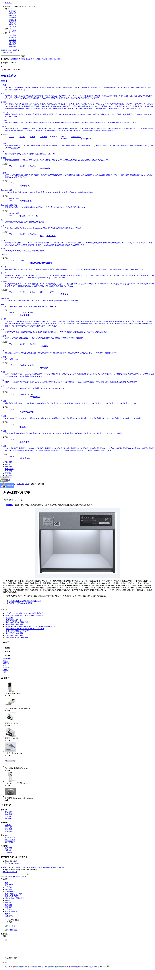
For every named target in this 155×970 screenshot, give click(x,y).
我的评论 (12, 24)
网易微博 (38, 966)
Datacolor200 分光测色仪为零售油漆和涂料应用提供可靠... (95, 131)
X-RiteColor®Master (85, 160)
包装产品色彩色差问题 (14, 633)
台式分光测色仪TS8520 (49, 175)
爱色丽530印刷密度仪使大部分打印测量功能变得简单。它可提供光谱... (31, 326)
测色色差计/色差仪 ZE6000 (15, 123)
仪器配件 (8, 473)
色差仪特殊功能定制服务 (14, 222)
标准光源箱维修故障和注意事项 (18, 631)
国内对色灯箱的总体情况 (15, 635)
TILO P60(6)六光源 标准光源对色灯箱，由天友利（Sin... (44, 243)
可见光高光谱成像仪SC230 (35, 207)
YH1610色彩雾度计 (68, 418)
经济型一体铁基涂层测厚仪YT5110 (77, 450)
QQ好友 (87, 966)
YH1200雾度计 (127, 418)
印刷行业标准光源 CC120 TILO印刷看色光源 (21, 284)
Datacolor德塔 (76, 137)
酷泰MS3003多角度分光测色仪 (141, 175)
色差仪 (12, 59)
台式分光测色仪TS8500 (83, 175)
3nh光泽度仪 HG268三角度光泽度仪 (126, 374)
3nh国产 (4, 372)
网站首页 (4, 867)
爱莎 (52, 292)
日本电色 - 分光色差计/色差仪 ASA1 (94, 123)
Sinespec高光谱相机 (8, 190)
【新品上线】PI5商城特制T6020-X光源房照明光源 (24, 613)
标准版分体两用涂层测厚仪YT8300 (44, 448)
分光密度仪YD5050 (61, 338)
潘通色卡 (64, 294)
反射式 (3, 267)
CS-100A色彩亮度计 (60, 353)
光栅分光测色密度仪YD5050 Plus (42, 338)
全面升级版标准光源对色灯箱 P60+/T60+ (70, 245)
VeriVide (4, 254)
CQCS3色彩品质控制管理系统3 (104, 145)
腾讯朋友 (65, 966)
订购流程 (8, 829)
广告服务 (42, 867)
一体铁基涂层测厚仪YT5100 (100, 450)
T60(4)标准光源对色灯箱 (14, 243)
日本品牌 (43, 137)
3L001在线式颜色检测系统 (34, 222)
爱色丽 (3, 102)
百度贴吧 (52, 966)
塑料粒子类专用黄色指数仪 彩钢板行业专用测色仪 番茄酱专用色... (29, 114)
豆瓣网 (59, 966)
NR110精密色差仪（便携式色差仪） (38, 87)
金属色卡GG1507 (28, 300)
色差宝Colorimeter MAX (37, 433)
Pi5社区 (63, 867)
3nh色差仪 (58, 59)
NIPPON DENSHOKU (65, 137)
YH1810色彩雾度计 (53, 418)
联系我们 (8, 848)
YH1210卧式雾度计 (82, 418)
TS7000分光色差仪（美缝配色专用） (36, 403)
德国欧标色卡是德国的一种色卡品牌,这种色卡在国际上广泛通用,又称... (31, 306)
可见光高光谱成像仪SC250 (15, 207)
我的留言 (12, 20)
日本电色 (4, 120)
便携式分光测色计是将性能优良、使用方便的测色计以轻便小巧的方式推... (72, 98)
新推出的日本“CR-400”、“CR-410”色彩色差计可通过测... (80, 96)
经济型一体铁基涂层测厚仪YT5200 (51, 450)
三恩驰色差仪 (48, 59)
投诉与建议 (9, 831)
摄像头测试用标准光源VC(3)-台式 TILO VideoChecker (63, 269)
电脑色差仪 (30, 59)
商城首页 (8, 462)
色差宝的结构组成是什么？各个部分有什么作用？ (24, 615)
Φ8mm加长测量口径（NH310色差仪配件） (76, 145)
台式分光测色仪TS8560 (31, 175)
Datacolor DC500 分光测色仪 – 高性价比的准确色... (54, 131)
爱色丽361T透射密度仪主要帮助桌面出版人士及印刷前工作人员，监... (34, 323)
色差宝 (23, 427)
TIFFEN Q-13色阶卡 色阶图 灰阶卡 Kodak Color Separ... (101, 275)
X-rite (3, 249)
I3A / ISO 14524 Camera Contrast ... (48, 275)
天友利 (22, 137)
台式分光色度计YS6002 (98, 418)
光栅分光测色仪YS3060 (112, 87)
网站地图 (12, 46)
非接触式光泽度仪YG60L (14, 374)
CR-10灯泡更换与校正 (13, 154)
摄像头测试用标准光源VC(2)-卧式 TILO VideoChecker (103, 269)
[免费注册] (32, 6)
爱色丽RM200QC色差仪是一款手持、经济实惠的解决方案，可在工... (76, 106)
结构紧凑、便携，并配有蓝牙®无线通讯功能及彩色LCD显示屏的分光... (31, 96)
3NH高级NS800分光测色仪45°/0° (91, 87)
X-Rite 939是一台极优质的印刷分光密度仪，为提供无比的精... (83, 323)
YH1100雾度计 (138, 418)
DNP (41, 292)
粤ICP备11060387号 (10, 872)
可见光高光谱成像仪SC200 (75, 207)
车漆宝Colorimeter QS (54, 433)
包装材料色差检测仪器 (14, 624)
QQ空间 (32, 966)
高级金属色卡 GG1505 (13, 300)
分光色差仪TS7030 (101, 403)
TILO (3, 241)
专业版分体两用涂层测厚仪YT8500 (18, 448)
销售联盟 (34, 867)
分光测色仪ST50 (99, 175)
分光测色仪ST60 (111, 175)
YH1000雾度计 (40, 418)
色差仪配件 (86, 139)
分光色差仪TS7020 (115, 403)
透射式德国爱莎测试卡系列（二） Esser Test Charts (46, 278)
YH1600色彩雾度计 (114, 418)
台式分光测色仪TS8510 (66, 175)
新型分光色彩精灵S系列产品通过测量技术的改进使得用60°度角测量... (31, 382)
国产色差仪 (9, 475)
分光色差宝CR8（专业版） (93, 433)
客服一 (14, 926)
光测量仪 (44, 346)
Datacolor (4, 126)
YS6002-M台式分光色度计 (14, 418)
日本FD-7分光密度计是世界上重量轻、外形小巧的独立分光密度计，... (84, 332)
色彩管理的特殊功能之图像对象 (20, 603)
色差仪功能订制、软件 (30, 216)
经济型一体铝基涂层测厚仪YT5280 (25, 450)
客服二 (14, 930)
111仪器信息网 (6, 52)
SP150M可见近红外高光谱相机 (16, 192)
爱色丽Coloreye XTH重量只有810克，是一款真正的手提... (123, 106)
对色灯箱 (8, 471)
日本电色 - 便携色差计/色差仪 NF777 (38, 123)
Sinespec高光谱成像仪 (9, 205)
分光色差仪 (35, 397)
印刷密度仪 (25, 315)
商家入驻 (8, 850)
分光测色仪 (39, 59)
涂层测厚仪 (25, 442)
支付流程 (8, 816)
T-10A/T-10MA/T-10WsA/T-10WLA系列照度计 (36, 353)
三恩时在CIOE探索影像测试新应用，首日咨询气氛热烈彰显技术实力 (31, 626)
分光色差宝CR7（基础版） (73, 433)
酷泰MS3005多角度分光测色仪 (16, 177)
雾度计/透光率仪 (27, 412)
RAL (2, 304)
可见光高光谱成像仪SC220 (55, 207)
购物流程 (12, 37)
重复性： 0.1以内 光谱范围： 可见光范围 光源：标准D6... (122, 114)
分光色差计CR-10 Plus (58, 403)
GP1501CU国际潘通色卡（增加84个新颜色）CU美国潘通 (56, 300)
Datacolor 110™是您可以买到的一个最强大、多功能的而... (26, 128)
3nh (2, 220)
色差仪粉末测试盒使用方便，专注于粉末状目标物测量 (25, 145)
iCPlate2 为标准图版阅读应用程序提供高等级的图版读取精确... (130, 323)
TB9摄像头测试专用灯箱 (85, 284)
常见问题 (12, 40)
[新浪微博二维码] (12, 863)
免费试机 (8, 819)
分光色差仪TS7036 (87, 403)
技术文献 (12, 42)
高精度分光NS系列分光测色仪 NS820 (65, 87)
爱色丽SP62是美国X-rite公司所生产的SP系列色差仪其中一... (71, 108)
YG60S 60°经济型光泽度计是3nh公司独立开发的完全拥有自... (89, 374)
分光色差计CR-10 (73, 403)
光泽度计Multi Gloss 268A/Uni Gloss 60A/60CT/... (50, 388)
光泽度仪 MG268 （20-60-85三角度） (18, 388)
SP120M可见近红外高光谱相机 (62, 192)
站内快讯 (7, 648)
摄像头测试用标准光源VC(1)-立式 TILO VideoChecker (24, 269)
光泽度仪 (44, 367)
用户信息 (12, 11)
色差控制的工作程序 (13, 620)
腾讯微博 (24, 966)
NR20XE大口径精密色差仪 (15, 87)
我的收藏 (12, 18)
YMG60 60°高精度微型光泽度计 (55, 374)
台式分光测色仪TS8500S (14, 175)
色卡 (4, 665)
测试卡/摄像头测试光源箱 (41, 263)
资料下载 (7, 651)
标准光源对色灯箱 (48, 236)
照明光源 (4, 281)
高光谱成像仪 (26, 201)
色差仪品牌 (9, 469)
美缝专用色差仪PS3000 (13, 403)
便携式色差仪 (20, 59)
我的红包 (12, 22)
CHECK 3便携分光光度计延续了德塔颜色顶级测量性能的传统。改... (114, 128)
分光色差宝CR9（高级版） (113, 433)
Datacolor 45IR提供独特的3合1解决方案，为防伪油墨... (69, 128)
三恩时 (3, 85)
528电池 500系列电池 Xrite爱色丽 (52, 160)
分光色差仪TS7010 (129, 403)
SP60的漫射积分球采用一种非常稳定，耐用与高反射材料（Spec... (118, 108)
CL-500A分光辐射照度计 (95, 353)
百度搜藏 (94, 966)
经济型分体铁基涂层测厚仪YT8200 (95, 448)
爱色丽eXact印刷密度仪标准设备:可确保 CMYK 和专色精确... (80, 321)
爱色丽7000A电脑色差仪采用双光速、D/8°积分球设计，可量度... (29, 104)
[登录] (24, 6)
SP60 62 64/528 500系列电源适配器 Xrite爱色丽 (22, 160)
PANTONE (5, 298)
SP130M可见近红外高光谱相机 (39, 192)
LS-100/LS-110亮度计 (12, 353)
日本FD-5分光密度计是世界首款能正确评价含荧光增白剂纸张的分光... (31, 332)
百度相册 (80, 966)
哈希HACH (34, 365)
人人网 (45, 966)
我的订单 (12, 13)
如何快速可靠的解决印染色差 (17, 622)
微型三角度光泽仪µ (130, 382)
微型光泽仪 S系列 (116, 382)
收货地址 (12, 15)
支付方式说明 (10, 842)
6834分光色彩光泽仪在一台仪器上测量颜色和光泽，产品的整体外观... (83, 382)
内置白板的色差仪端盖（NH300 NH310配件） (133, 145)
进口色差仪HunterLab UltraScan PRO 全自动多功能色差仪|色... (78, 114)
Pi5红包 (8, 825)
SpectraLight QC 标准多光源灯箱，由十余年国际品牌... (25, 251)
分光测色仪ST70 (123, 175)
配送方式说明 (10, 840)
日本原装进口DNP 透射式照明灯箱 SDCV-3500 (126, 284)
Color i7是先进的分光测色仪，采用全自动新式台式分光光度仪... (76, 104)
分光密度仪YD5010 (76, 338)
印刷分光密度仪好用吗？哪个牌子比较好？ (25, 601)
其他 (27, 484)
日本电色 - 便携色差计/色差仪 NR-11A (122, 123)
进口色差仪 (9, 478)
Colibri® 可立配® (28, 154)
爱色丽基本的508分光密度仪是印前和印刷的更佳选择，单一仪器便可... (31, 321)
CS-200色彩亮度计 (111, 353)
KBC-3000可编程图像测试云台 (49, 284)
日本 (2, 93)
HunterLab (4, 112)
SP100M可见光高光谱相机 (84, 192)
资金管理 (12, 26)
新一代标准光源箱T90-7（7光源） (120, 243)
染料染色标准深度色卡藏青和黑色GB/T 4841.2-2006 (25, 629)
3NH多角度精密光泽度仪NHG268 (30, 376)
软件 (2, 226)
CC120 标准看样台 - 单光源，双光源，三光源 (37, 245)
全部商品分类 (8, 75)
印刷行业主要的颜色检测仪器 (17, 637)
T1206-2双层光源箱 (68, 284)
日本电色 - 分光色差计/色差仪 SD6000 (67, 123)
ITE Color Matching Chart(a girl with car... (136, 275)
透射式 (3, 273)
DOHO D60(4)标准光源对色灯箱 (95, 243)
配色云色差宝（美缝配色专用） (17, 433)
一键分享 (9, 966)
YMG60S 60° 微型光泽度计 (33, 374)
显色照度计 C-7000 (12, 359)
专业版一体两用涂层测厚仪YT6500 (121, 448)
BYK (3, 380)
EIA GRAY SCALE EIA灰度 (70, 275)
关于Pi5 (11, 867)
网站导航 (12, 44)
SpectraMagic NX (39, 228)
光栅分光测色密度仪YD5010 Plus (17, 338)
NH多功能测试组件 (53, 145)
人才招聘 (8, 852)
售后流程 (12, 35)
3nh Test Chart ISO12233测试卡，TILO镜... (20, 275)
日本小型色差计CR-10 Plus (35, 98)
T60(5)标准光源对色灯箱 (74, 243)
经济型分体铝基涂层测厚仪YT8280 (69, 448)
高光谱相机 (25, 186)
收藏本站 (8, 3)
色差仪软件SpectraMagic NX (45, 154)
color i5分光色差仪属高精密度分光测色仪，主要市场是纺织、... (124, 104)
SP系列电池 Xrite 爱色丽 (101, 160)
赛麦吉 (32, 292)
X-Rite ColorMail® (71, 160)
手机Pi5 (56, 867)
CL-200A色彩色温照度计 (77, 353)
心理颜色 (9, 618)
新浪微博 (12, 31)
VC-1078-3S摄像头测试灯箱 (133, 269)
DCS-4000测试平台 (101, 284)
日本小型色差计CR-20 (16, 98)
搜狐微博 (73, 966)
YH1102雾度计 (29, 418)
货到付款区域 (10, 837)
